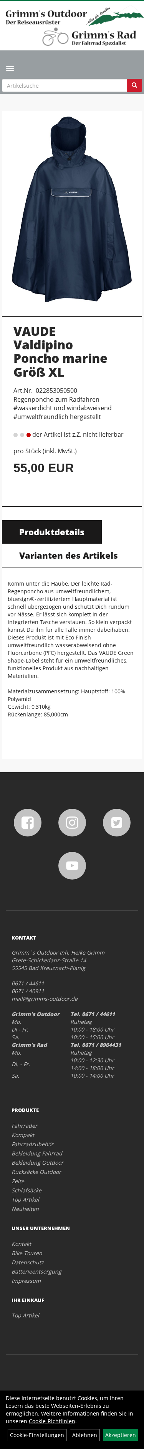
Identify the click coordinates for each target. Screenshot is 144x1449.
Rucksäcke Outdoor (36, 1171)
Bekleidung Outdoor (37, 1162)
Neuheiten (25, 1208)
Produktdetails (51, 532)
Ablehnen (84, 1435)
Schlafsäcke (26, 1190)
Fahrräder (24, 1125)
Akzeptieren (120, 1435)
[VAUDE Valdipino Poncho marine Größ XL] (72, 209)
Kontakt (21, 1243)
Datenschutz (28, 1262)
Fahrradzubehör (32, 1144)
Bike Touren (27, 1253)
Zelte (18, 1181)
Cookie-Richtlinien (52, 1421)
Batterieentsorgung (36, 1271)
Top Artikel (25, 1199)
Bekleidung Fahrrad (37, 1153)
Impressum (26, 1280)
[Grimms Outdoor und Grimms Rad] (75, 15)
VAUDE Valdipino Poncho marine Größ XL (60, 351)
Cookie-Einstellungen (37, 1435)
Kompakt (23, 1134)
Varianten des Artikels (68, 555)
